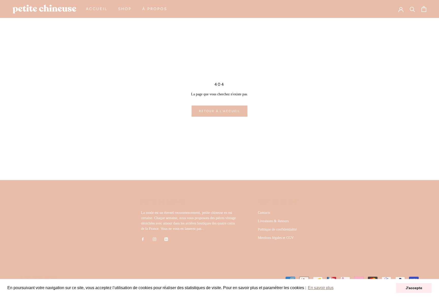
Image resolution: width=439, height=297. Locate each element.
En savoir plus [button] (321, 288)
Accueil (96, 9)
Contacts (264, 213)
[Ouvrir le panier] (423, 9)
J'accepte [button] (414, 288)
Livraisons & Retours (273, 221)
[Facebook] (143, 239)
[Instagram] (154, 239)
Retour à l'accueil (219, 111)
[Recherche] (412, 9)
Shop (125, 9)
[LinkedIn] (166, 239)
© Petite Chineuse (38, 277)
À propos (154, 9)
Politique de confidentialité (277, 229)
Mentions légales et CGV (276, 238)
